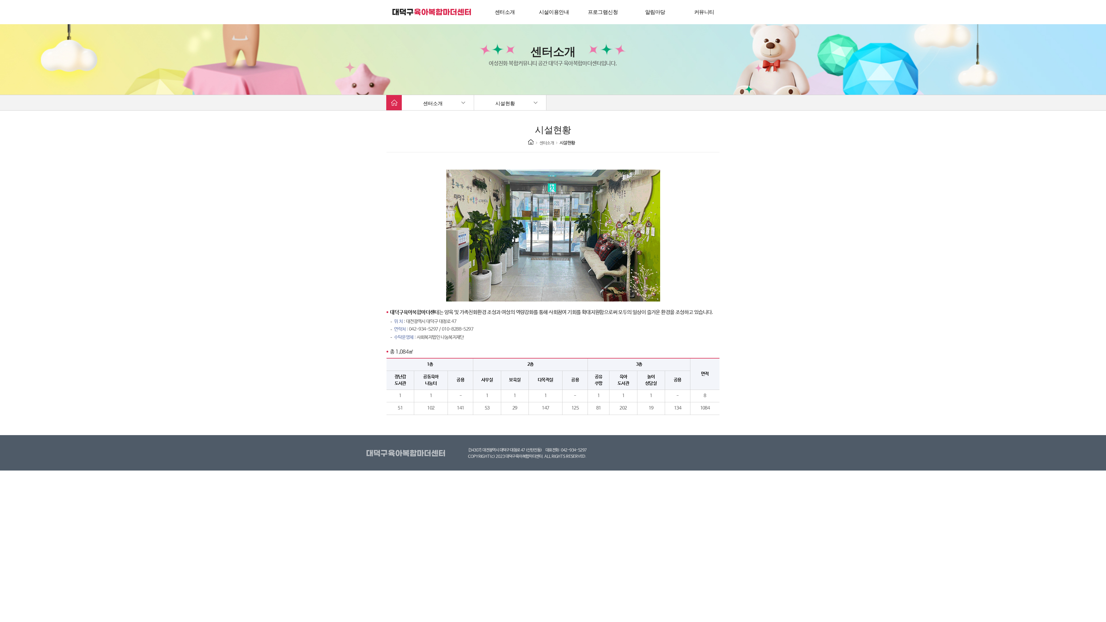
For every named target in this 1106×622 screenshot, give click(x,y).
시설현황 (505, 103)
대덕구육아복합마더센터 (407, 454)
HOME (531, 142)
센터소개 (433, 103)
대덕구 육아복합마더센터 (432, 12)
